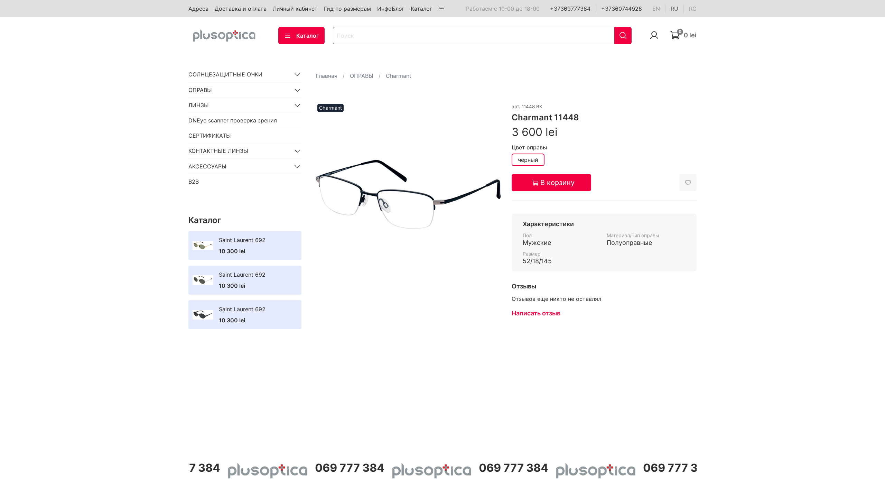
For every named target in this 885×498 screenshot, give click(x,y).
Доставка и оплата (241, 8)
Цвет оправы (529, 147)
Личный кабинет (295, 8)
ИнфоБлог (390, 8)
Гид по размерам (347, 8)
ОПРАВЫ (361, 75)
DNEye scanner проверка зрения (232, 120)
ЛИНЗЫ (198, 105)
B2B (193, 181)
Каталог (421, 8)
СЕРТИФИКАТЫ (209, 135)
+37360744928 (621, 8)
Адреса (198, 8)
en (656, 8)
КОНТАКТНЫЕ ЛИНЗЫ (218, 150)
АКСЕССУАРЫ (207, 166)
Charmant (398, 75)
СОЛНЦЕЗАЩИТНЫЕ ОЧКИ (225, 74)
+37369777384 (570, 8)
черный (528, 159)
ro (693, 8)
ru (674, 8)
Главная (326, 75)
